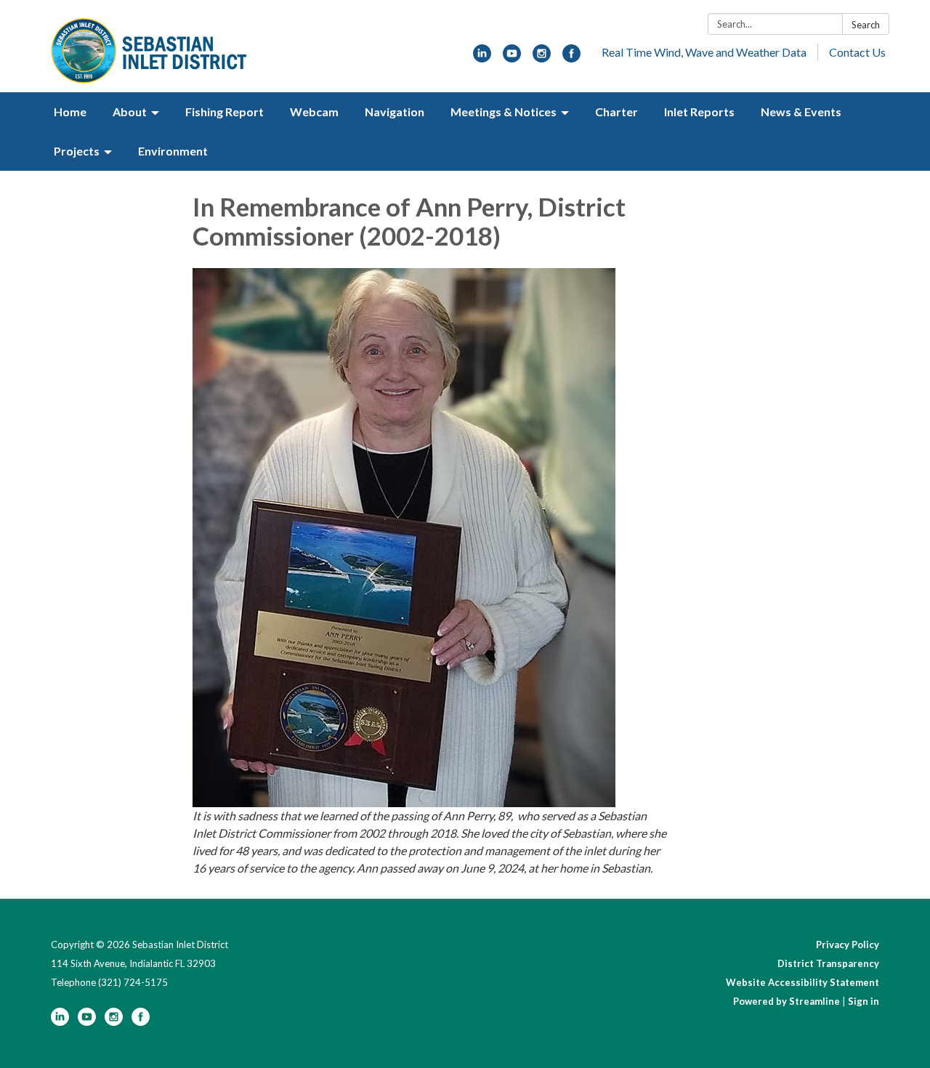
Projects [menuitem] (77, 151)
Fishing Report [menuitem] (224, 111)
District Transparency (828, 963)
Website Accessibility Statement (802, 982)
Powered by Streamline (786, 1001)
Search (866, 25)
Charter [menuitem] (616, 111)
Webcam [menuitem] (314, 111)
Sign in (863, 1001)
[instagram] (542, 58)
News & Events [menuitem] (801, 111)
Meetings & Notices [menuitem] (503, 111)
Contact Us (857, 52)
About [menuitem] (130, 111)
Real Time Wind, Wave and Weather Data (704, 52)
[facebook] (571, 58)
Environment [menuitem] (173, 151)
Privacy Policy (847, 944)
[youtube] (512, 58)
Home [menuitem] (70, 111)
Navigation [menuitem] (394, 111)
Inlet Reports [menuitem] (699, 111)
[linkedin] (482, 58)
